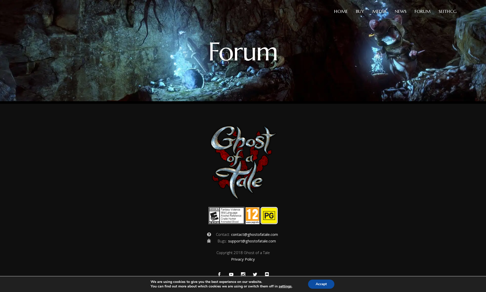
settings (285, 286)
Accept (321, 284)
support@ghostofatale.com (252, 240)
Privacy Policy (243, 259)
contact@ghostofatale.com (254, 234)
